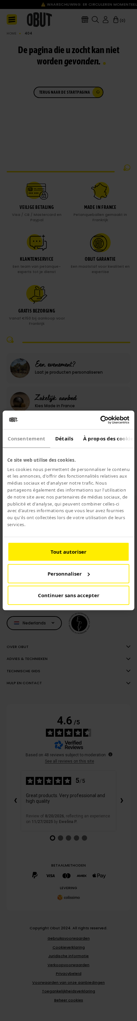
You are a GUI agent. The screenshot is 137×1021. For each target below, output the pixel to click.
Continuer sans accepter (68, 595)
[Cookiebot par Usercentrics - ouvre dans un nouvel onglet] (100, 420)
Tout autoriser (68, 552)
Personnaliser (65, 573)
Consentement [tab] (26, 438)
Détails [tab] (64, 438)
